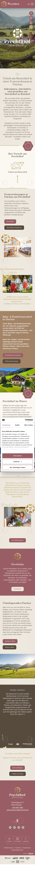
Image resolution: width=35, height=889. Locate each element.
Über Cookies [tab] (28, 425)
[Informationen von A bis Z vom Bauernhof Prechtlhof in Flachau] (31, 27)
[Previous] (3, 66)
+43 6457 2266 (17, 808)
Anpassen (16, 461)
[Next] (31, 66)
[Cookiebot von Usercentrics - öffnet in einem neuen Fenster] (25, 420)
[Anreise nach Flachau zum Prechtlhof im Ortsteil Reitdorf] (17, 823)
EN (29, 4)
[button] (32, 4)
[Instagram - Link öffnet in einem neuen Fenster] (31, 18)
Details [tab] (17, 425)
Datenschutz (8, 847)
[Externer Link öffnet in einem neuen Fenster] (8, 858)
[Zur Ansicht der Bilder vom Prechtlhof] (31, 22)
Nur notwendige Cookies (17, 467)
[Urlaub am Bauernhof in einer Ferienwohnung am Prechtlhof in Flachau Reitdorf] (4, 4)
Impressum (27, 847)
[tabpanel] (17, 702)
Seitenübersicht (17, 850)
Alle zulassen (17, 455)
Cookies (18, 847)
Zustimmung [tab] (6, 425)
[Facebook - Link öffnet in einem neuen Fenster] (31, 13)
